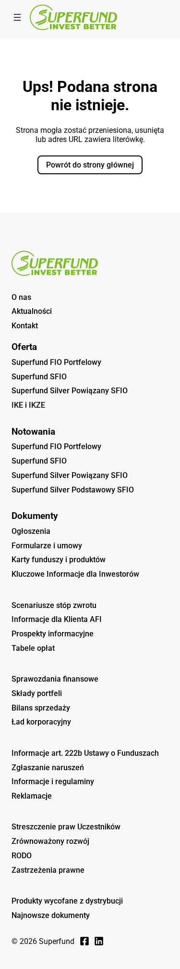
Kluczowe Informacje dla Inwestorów (75, 574)
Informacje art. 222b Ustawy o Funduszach (85, 753)
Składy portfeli (37, 693)
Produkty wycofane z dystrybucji (67, 900)
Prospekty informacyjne (53, 633)
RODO (22, 855)
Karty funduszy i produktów (59, 559)
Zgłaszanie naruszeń (48, 767)
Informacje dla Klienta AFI (57, 619)
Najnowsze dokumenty (51, 915)
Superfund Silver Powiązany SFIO (70, 390)
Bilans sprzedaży (41, 707)
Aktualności (32, 311)
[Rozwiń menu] (17, 17)
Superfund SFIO (39, 376)
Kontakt (25, 325)
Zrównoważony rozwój (50, 841)
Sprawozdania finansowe (55, 679)
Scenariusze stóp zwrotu (54, 605)
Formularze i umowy (47, 545)
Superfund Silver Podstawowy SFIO (73, 489)
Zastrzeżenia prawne (48, 870)
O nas (21, 297)
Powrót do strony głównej (90, 164)
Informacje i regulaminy (53, 781)
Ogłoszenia (31, 531)
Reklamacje (32, 796)
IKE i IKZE (28, 405)
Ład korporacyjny (41, 721)
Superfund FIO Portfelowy (56, 362)
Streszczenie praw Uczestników (66, 826)
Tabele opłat (33, 648)
